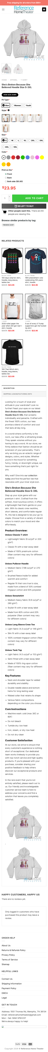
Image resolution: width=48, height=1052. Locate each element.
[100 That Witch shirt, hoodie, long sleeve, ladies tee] (12, 352)
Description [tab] (8, 388)
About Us (6, 945)
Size (4, 135)
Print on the (7, 170)
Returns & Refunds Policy (13, 950)
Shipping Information (12, 983)
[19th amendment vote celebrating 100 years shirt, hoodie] (35, 260)
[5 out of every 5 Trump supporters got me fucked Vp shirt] (35, 306)
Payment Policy (9, 988)
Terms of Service (10, 959)
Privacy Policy (8, 955)
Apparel (14, 80)
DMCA (5, 993)
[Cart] (44, 9)
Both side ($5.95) (15, 181)
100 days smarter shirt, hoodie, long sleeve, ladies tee (11, 280)
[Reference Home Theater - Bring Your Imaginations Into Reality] (24, 9)
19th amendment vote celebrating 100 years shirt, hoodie (34, 280)
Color (4, 152)
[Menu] (3, 9)
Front (9, 174)
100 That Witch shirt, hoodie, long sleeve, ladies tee (10, 371)
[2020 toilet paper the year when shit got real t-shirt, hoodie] (12, 306)
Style (5, 110)
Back (9, 178)
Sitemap (5, 964)
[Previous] (5, 39)
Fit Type (6, 100)
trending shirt (8, 225)
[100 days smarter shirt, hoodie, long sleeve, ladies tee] (12, 260)
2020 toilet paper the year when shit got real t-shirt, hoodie (12, 326)
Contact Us (7, 979)
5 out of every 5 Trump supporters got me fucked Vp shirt (35, 326)
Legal (4, 998)
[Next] (43, 39)
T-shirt (24, 80)
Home (4, 80)
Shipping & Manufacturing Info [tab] (17, 394)
